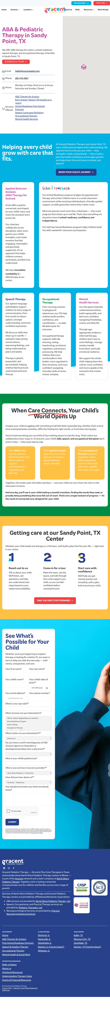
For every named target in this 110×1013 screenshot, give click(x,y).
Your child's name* (14, 680)
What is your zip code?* (17, 704)
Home (4, 10)
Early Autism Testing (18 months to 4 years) (33, 102)
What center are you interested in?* (23, 733)
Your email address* (15, 693)
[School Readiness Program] (28, 721)
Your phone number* (39, 693)
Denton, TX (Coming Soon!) (87, 947)
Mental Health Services (26, 119)
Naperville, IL (44, 939)
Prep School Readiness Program (18, 943)
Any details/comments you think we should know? (26, 789)
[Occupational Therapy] (28, 728)
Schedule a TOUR (14, 62)
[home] (55, 10)
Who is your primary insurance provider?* (26, 768)
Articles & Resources (12, 973)
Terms (41, 833)
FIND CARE (100, 3)
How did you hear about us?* (19, 777)
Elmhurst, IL (44, 936)
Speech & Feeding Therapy (15, 947)
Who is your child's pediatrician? (21, 759)
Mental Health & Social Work (16, 955)
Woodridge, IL (45, 943)
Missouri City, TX (82, 939)
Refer (77, 10)
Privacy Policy (34, 833)
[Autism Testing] (28, 725)
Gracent (19, 879)
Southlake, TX (80, 943)
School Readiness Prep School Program (30, 108)
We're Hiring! (103, 10)
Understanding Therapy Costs (17, 976)
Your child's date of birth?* (38, 681)
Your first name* (13, 669)
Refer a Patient (9, 965)
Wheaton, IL (44, 951)
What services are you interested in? (23, 713)
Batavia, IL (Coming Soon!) (51, 947)
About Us (68, 10)
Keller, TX (78, 936)
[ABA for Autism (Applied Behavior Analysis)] (28, 718)
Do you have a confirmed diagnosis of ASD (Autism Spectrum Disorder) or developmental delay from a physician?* (26, 746)
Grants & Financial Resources (16, 980)
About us (6, 969)
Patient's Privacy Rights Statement (25, 988)
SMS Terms (6, 990)
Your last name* (37, 669)
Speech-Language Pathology (29, 113)
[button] (14, 10)
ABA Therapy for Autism (27, 97)
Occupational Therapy (26, 116)
